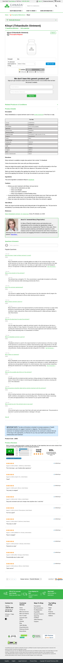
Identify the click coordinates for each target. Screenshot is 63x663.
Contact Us (22, 609)
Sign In (40, 1)
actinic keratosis (38, 114)
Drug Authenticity (24, 627)
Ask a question (25, 28)
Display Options (24, 579)
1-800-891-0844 (9, 607)
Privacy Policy (33, 661)
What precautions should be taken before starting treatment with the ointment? (25, 388)
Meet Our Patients (24, 613)
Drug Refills (37, 612)
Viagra (50, 607)
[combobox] (26, 64)
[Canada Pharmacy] (13, 6)
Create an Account (48, 1)
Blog (21, 623)
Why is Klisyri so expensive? (12, 354)
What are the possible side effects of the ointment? (18, 372)
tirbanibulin (31, 179)
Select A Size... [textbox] (22, 64)
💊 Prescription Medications (18, 15)
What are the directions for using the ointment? (17, 319)
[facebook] (6, 618)
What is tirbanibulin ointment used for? (15, 337)
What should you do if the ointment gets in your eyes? (19, 404)
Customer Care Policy (23, 618)
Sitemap (22, 621)
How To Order (23, 615)
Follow (6, 257)
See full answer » (51, 266)
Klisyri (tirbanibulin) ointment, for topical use (17, 214)
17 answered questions (11, 28)
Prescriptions (37, 606)
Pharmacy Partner (24, 629)
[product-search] (56, 6)
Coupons (36, 621)
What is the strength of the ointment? (15, 273)
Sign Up (31, 95)
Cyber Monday (23, 625)
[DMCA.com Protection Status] (12, 642)
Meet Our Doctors (24, 611)
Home (6, 15)
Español (7, 661)
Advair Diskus (51, 613)
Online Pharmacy (38, 619)
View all (7, 417)
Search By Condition (36, 616)
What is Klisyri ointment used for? (13, 301)
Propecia (50, 611)
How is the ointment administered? (14, 287)
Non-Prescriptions (38, 608)
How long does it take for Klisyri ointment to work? (18, 255)
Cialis (49, 609)
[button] (31, 71)
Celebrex (50, 615)
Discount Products (38, 614)
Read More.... (14, 234)
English (13, 661)
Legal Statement (22, 661)
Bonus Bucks (23, 631)
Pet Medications (38, 610)
